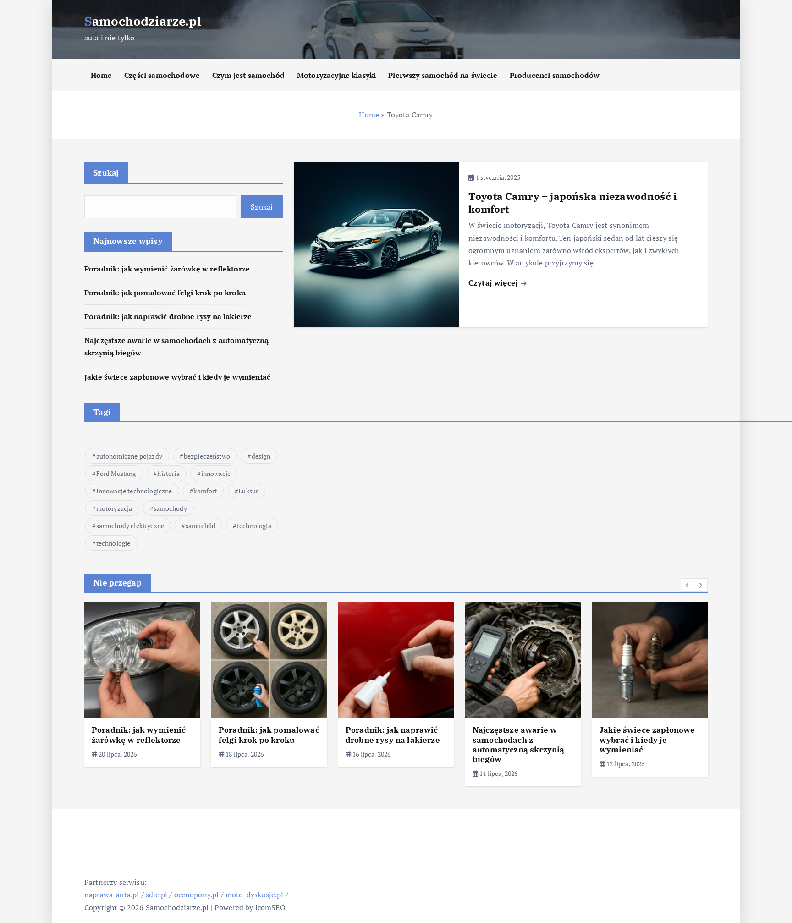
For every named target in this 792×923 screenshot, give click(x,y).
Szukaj (106, 172)
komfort (205, 490)
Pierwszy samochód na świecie (442, 75)
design (261, 456)
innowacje (216, 473)
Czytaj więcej (494, 282)
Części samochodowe (162, 75)
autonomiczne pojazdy (129, 456)
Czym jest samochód (248, 75)
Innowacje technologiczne (134, 490)
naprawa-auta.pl (111, 895)
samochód (200, 525)
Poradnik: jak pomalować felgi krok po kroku (165, 292)
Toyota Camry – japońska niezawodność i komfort (572, 202)
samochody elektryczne (130, 525)
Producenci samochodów (555, 75)
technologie (113, 543)
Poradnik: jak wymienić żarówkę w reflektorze (167, 269)
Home (101, 75)
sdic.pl (156, 895)
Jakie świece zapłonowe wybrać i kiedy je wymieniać (177, 377)
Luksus (248, 490)
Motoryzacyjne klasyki (336, 75)
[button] (687, 585)
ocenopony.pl (196, 895)
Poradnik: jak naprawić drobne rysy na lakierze (168, 316)
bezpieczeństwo (207, 456)
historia (168, 473)
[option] (142, 684)
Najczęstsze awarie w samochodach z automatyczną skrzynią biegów (518, 744)
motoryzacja (114, 508)
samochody (170, 508)
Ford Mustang (116, 473)
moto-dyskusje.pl (255, 895)
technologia (254, 525)
